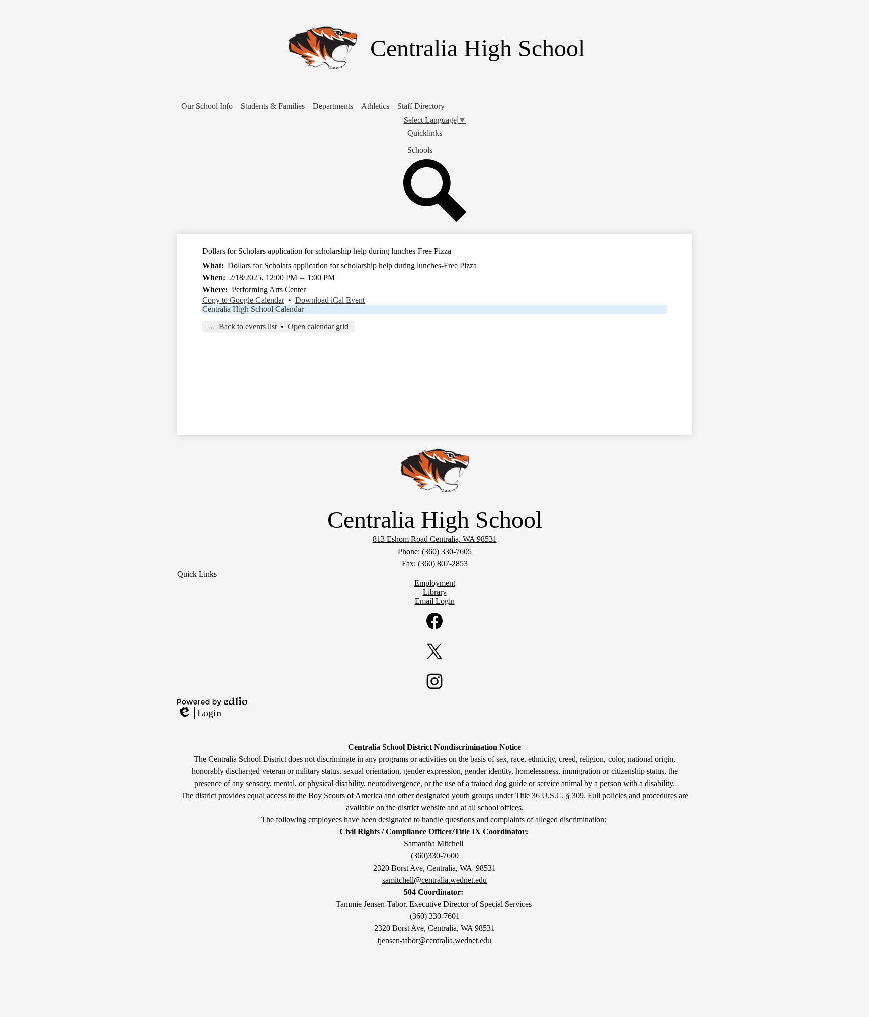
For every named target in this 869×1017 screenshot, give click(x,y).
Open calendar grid (318, 326)
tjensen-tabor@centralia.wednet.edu (434, 940)
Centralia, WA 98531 (435, 539)
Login (199, 713)
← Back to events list (243, 326)
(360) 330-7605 (447, 551)
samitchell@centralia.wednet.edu (434, 880)
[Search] (434, 219)
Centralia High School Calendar (253, 309)
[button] (207, 106)
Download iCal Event (330, 300)
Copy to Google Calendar (243, 300)
